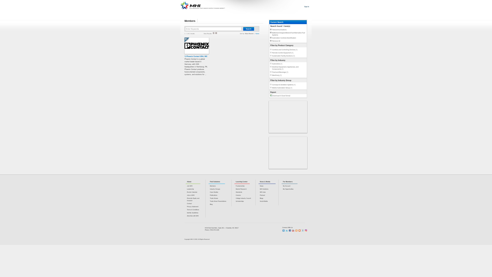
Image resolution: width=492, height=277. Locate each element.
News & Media (265, 182)
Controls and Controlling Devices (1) (285, 49)
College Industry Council (243, 198)
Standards (239, 192)
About (189, 182)
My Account (286, 186)
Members (213, 186)
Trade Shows (214, 198)
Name (257, 33)
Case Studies (214, 192)
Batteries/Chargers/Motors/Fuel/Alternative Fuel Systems (288, 34)
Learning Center (242, 182)
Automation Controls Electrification (284, 38)
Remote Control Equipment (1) (282, 53)
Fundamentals (240, 186)
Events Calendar (192, 192)
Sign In (306, 7)
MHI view (263, 192)
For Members (288, 182)
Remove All (276, 41)
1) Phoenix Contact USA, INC (195, 56)
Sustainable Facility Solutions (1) (283, 56)
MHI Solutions (264, 189)
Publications (213, 195)
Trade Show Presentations (218, 201)
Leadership (190, 189)
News (261, 186)
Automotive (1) (277, 64)
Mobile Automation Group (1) (282, 88)
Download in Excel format (281, 96)
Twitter (287, 230)
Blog (211, 204)
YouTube (293, 230)
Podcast (262, 195)
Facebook (290, 230)
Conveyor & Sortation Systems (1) (284, 84)
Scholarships (240, 201)
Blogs (261, 198)
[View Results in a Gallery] (216, 33)
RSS (296, 230)
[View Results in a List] (213, 33)
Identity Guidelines (192, 213)
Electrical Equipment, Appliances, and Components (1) (285, 68)
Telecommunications (279, 29)
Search (248, 29)
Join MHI (189, 186)
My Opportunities (288, 189)
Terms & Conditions (193, 210)
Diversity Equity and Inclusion (193, 199)
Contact (189, 203)
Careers (238, 195)
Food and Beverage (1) (280, 72)
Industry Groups (215, 189)
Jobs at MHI (190, 195)
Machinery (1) (277, 75)
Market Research (241, 189)
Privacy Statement (192, 206)
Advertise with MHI (193, 216)
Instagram (306, 230)
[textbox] (213, 29)
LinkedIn (284, 230)
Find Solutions (215, 182)
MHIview (303, 230)
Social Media (264, 201)
